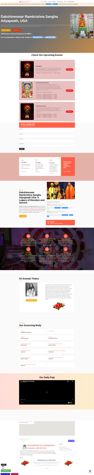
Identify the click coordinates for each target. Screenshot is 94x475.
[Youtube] (20, 457)
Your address (21, 143)
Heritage (53, 1)
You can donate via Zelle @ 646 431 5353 (6, 471)
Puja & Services (60, 1)
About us (45, 1)
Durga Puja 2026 (71, 1)
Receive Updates (71, 440)
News (65, 1)
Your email (21, 133)
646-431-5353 (26, 4)
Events (49, 1)
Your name (21, 129)
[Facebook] (22, 457)
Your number (21, 138)
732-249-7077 (19, 4)
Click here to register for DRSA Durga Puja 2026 (48, 26)
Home (42, 1)
